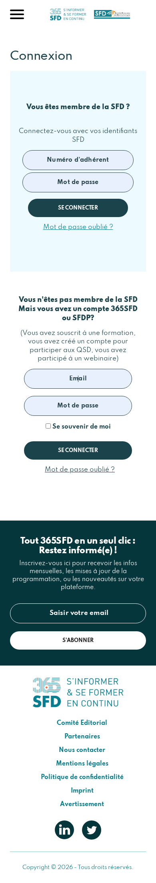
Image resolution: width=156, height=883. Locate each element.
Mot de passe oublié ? (78, 227)
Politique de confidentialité (82, 777)
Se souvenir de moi (81, 427)
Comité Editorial (82, 723)
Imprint (82, 791)
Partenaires (82, 737)
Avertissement (82, 804)
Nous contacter (82, 750)
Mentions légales (82, 764)
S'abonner (78, 640)
